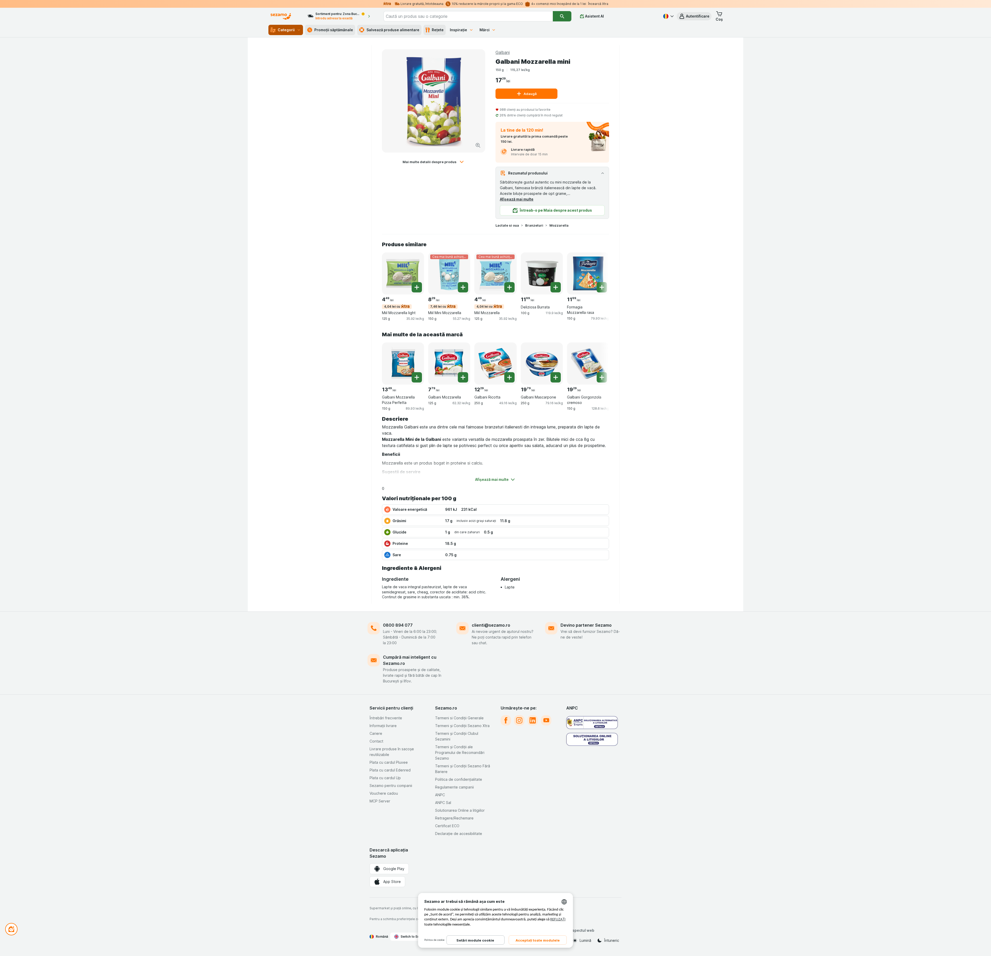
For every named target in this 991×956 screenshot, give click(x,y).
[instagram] (519, 720)
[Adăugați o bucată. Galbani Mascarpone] (555, 377)
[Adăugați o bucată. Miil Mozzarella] (509, 287)
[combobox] (468, 16)
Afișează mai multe (516, 199)
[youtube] (546, 720)
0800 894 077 (398, 625)
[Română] (668, 16)
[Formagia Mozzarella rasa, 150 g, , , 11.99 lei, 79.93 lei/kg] (588, 273)
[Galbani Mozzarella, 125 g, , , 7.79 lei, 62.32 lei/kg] (449, 363)
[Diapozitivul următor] (599, 273)
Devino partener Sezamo (586, 625)
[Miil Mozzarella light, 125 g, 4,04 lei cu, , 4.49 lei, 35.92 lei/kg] (403, 273)
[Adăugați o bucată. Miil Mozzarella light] (417, 287)
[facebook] (506, 720)
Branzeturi (534, 225)
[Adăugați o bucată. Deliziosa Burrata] (555, 287)
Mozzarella (559, 225)
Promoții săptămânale (333, 30)
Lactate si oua (507, 225)
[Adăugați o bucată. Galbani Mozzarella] (463, 377)
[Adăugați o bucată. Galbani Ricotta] (509, 377)
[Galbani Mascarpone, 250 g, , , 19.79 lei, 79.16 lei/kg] (542, 363)
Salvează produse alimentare (392, 30)
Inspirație (458, 30)
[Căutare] (562, 16)
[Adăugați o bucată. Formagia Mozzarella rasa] (602, 287)
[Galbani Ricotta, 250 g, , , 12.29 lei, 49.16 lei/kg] (495, 363)
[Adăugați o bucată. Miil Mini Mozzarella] (463, 287)
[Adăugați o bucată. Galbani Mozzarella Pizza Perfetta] (417, 377)
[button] (694, 16)
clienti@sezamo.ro (491, 625)
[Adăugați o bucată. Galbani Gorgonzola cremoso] (602, 377)
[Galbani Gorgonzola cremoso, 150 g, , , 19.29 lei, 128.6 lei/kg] (588, 363)
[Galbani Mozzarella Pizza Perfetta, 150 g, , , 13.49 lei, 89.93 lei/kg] (403, 363)
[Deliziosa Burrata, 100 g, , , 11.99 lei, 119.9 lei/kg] (542, 273)
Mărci (484, 30)
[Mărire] (478, 145)
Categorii (286, 30)
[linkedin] (533, 720)
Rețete (438, 30)
